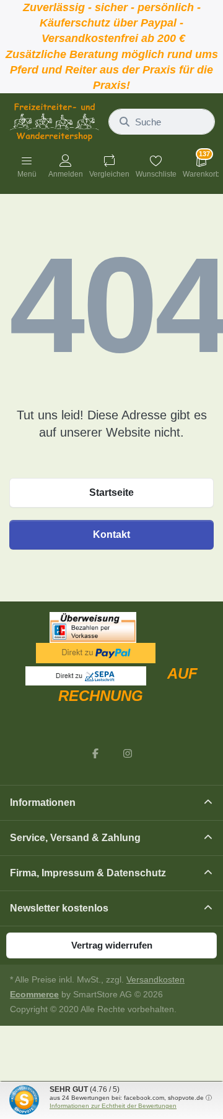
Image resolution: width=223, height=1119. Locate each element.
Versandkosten (155, 979)
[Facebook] (95, 753)
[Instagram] (127, 753)
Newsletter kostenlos (59, 908)
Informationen (43, 802)
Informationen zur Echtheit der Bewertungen (113, 1105)
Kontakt (111, 534)
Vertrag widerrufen (111, 945)
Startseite (111, 492)
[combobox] (161, 122)
